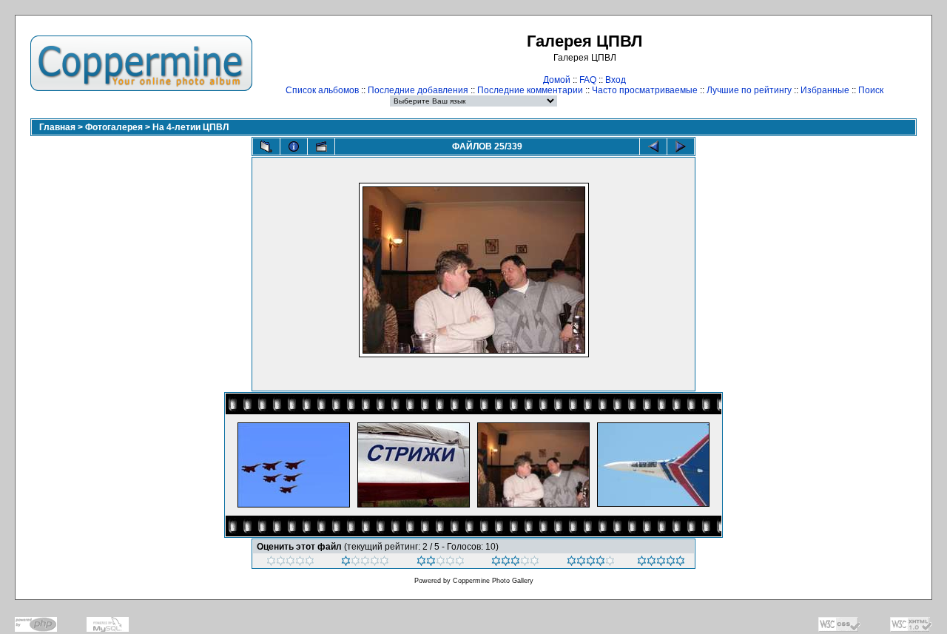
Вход (615, 80)
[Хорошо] (515, 563)
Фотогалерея (114, 127)
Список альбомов (322, 90)
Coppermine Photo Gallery (493, 580)
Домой (556, 80)
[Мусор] (290, 563)
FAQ (587, 80)
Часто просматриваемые (645, 90)
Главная (57, 127)
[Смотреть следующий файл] (680, 146)
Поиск (870, 90)
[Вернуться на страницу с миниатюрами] (266, 146)
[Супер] (661, 563)
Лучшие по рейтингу (749, 90)
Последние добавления (418, 90)
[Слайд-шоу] (321, 146)
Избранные (825, 90)
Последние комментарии (530, 90)
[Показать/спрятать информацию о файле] (293, 146)
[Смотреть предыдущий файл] (653, 146)
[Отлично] (591, 563)
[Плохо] (365, 563)
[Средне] (441, 563)
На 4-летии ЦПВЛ (190, 127)
